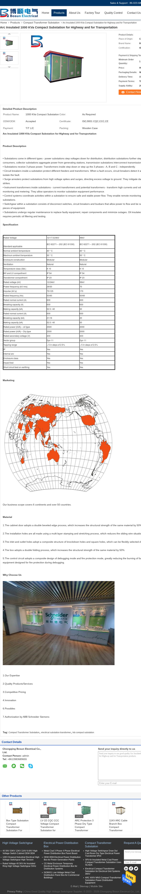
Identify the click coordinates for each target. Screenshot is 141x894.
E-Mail (74, 886)
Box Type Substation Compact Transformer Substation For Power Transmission (17, 827)
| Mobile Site (96, 886)
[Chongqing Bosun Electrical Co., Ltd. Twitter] (136, 868)
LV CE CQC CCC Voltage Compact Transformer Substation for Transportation (49, 827)
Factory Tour (92, 12)
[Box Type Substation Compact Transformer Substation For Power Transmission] (17, 810)
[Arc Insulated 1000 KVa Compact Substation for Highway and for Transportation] (9, 43)
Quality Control (113, 12)
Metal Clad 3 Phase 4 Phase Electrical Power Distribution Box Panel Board (62, 852)
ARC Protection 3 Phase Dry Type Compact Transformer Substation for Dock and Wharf (85, 828)
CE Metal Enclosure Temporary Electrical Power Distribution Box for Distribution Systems (60, 866)
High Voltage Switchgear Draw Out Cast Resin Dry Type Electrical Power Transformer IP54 (102, 853)
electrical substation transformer (56, 732)
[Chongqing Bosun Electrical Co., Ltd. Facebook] (131, 868)
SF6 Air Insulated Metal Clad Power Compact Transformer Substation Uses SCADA (103, 862)
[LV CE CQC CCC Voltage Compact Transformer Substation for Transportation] (52, 810)
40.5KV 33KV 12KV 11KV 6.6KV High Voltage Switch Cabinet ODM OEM (20, 852)
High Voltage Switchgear (17, 842)
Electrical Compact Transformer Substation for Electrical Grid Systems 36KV (102, 871)
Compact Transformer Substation (41, 22)
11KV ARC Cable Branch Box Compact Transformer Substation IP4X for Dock (119, 828)
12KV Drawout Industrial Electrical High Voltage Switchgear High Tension (21, 858)
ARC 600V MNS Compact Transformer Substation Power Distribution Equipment (103, 880)
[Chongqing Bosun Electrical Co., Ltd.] (20, 13)
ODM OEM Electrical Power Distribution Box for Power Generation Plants (62, 858)
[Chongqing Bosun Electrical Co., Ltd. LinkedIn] (126, 868)
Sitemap (84, 886)
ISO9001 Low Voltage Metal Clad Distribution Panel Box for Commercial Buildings (61, 875)
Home (45, 12)
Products (59, 12)
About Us (74, 12)
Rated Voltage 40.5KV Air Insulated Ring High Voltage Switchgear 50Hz (19, 864)
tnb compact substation (83, 732)
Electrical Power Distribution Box (61, 844)
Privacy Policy (14, 891)
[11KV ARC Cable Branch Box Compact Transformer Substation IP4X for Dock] (120, 810)
